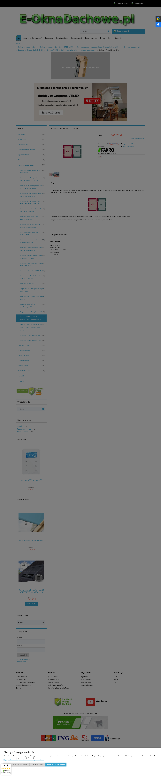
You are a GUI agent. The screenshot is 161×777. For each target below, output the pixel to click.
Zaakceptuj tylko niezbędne (16, 764)
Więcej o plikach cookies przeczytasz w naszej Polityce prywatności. (24, 760)
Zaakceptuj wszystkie (56, 764)
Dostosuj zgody (37, 764)
